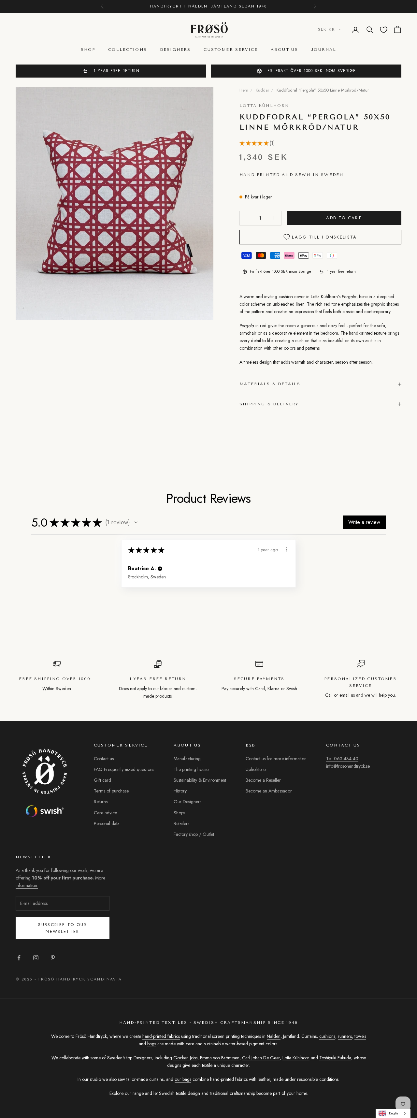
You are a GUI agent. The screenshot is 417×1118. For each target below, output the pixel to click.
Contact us (104, 758)
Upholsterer (256, 769)
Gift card (102, 780)
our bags (183, 1079)
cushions (327, 1036)
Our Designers (187, 801)
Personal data (107, 823)
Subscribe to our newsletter (62, 928)
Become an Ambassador (269, 791)
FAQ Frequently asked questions (124, 769)
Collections (127, 50)
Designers (175, 50)
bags (151, 1043)
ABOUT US (284, 50)
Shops (179, 812)
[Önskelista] (383, 29)
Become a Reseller (263, 780)
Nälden (273, 1036)
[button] (136, 522)
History (180, 791)
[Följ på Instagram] (36, 957)
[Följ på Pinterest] (53, 957)
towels (360, 1036)
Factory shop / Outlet (194, 834)
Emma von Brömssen (219, 1057)
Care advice (105, 812)
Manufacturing (187, 758)
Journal (323, 50)
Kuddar (262, 90)
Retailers (181, 823)
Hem (243, 90)
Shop (88, 50)
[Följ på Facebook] (19, 957)
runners (345, 1036)
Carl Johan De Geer (261, 1057)
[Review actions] (286, 549)
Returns (101, 801)
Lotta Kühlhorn (264, 105)
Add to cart (344, 218)
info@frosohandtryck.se (348, 766)
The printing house (191, 769)
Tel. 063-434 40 (342, 758)
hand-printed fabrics (161, 1036)
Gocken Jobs (185, 1057)
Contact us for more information (276, 758)
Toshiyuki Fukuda (335, 1057)
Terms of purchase (111, 791)
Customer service (231, 50)
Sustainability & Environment (200, 780)
